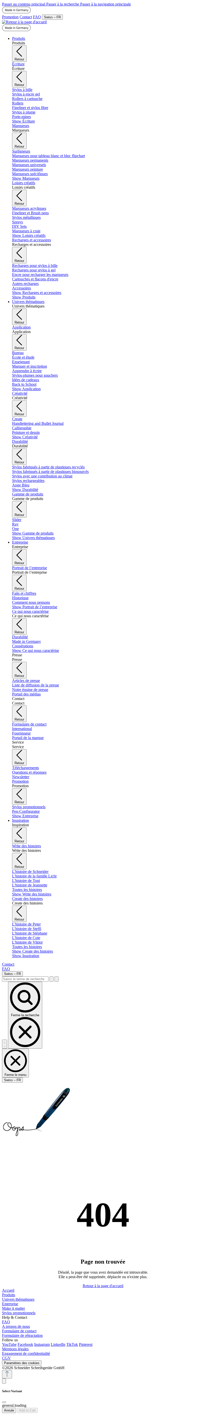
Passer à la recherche (63, 4)
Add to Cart (27, 1410)
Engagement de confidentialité (26, 1353)
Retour (19, 59)
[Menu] (4, 1044)
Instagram (42, 1344)
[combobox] (25, 979)
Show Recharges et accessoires (36, 292)
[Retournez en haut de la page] (7, 1374)
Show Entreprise (25, 816)
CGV (6, 1358)
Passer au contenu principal (24, 4)
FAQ (37, 17)
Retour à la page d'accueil (103, 1286)
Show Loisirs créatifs (28, 235)
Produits (8, 1295)
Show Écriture (23, 121)
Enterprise (10, 1304)
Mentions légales (15, 1349)
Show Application (26, 389)
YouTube (9, 1344)
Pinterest (85, 1344)
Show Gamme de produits (33, 533)
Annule (9, 1410)
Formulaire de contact (19, 1331)
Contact (26, 17)
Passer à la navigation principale (105, 4)
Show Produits (23, 297)
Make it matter (13, 1308)
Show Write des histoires (31, 894)
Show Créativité (25, 437)
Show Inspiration (25, 956)
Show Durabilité (25, 489)
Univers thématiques (18, 1299)
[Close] (4, 1402)
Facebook (25, 1344)
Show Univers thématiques (33, 538)
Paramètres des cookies (21, 1363)
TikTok (72, 1344)
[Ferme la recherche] (57, 979)
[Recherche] (51, 979)
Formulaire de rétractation (22, 1335)
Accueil (8, 1290)
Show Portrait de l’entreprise (34, 607)
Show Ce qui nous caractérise (35, 650)
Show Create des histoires (32, 951)
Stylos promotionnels (18, 1313)
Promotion (10, 17)
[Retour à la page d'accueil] (24, 22)
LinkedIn (58, 1344)
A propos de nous (16, 1326)
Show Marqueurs (25, 178)
